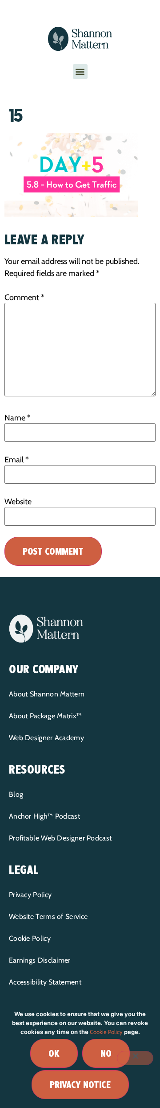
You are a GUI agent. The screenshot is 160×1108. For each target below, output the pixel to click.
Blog (16, 794)
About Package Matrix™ (45, 716)
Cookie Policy (30, 938)
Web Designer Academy (46, 737)
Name (17, 418)
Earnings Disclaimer (40, 960)
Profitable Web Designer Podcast (60, 838)
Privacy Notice (80, 1085)
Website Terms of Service (48, 916)
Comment (24, 297)
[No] (135, 1058)
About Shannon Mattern (46, 694)
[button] (80, 71)
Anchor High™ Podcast (44, 816)
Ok (54, 1053)
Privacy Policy (30, 894)
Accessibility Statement (45, 982)
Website (18, 502)
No (106, 1053)
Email (16, 460)
